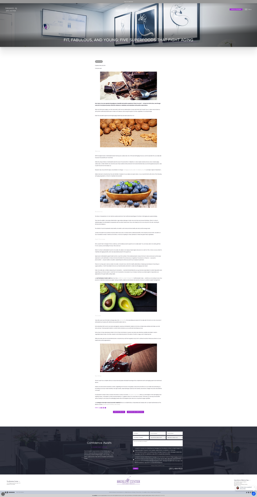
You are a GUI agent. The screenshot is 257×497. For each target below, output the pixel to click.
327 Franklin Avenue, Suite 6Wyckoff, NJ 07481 (240, 482)
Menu (250, 9)
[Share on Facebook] (101, 407)
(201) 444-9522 (11, 11)
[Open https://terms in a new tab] (158, 465)
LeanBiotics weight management (125, 278)
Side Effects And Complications (135, 411)
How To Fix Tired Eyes (119, 411)
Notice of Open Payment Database (154, 492)
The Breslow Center (12, 481)
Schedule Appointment (236, 9)
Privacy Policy (154, 465)
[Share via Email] (105, 407)
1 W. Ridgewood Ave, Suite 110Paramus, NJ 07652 (13, 484)
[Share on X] (99, 407)
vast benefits (122, 320)
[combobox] (141, 437)
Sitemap (133, 492)
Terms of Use (161, 465)
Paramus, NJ (11, 8)
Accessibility (144, 492)
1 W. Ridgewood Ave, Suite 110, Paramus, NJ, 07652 (134, 169)
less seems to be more (134, 394)
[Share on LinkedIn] (103, 407)
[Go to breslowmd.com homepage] (127, 9)
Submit (135, 468)
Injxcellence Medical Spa (241, 480)
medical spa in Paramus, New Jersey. (111, 404)
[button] (246, 9)
